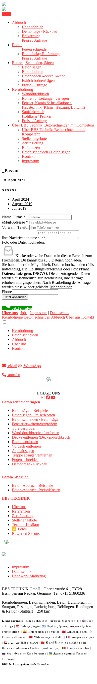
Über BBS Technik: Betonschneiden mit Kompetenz (53, 125)
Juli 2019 (19, 208)
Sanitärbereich (33, 112)
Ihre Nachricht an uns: (19, 238)
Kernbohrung (22, 89)
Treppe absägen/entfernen (32, 455)
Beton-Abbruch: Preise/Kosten (36, 490)
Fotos (22, 529)
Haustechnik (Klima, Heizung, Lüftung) (53, 107)
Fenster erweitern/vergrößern (34, 424)
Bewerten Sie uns (26, 533)
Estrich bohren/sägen (38, 80)
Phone (7, 292)
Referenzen (31, 147)
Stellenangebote (34, 138)
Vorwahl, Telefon (15, 227)
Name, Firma (14, 217)
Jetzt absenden (15, 297)
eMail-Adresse (15, 222)
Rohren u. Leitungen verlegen (45, 98)
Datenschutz (59, 313)
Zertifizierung (32, 143)
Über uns (73, 317)
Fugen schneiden (35, 49)
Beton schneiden (37, 317)
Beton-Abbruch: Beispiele (32, 485)
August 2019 (22, 204)
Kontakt (28, 156)
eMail (12, 366)
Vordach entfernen (26, 446)
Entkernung (31, 36)
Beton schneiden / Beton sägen (46, 152)
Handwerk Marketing (29, 576)
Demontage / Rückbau (39, 31)
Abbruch (19, 22)
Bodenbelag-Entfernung (41, 54)
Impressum (30, 161)
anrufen (13, 375)
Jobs (23, 313)
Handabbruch (32, 27)
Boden (17, 45)
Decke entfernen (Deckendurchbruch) (41, 437)
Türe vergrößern (25, 428)
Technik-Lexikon (25, 524)
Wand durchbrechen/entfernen (35, 433)
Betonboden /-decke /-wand (43, 76)
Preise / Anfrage (34, 40)
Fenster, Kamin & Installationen (47, 103)
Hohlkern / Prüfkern (37, 116)
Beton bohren (32, 71)
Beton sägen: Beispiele (30, 410)
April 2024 (20, 199)
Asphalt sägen (23, 451)
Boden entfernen (25, 442)
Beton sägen (31, 67)
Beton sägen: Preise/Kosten (33, 415)
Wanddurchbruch (35, 94)
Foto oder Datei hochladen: (23, 242)
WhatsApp (32, 366)
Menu (6, 14)
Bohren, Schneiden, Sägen (33, 63)
